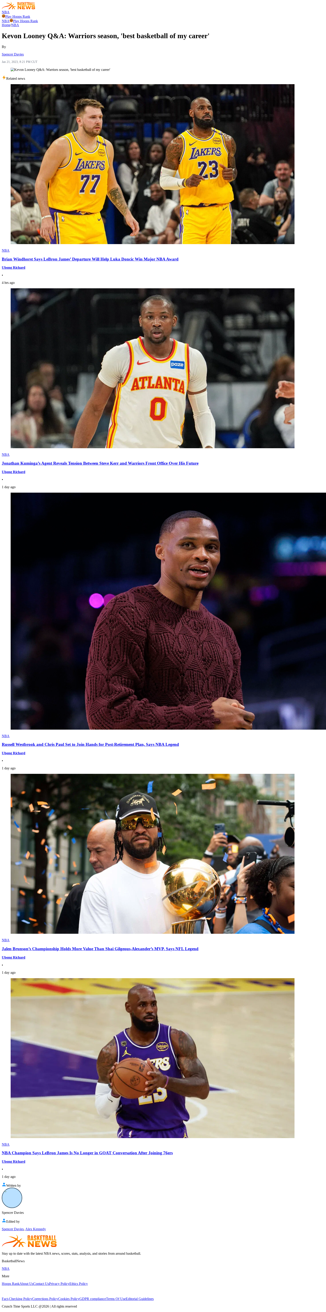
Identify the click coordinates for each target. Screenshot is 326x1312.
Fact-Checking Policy (17, 1299)
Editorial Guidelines (140, 1299)
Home (6, 25)
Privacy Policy (59, 1284)
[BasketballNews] (18, 8)
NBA (6, 12)
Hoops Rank (11, 1284)
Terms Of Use (116, 1299)
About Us (26, 1284)
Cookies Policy (68, 1299)
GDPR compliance (92, 1299)
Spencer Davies (13, 54)
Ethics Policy (78, 1284)
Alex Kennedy (35, 1229)
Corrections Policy (45, 1299)
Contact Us (41, 1284)
